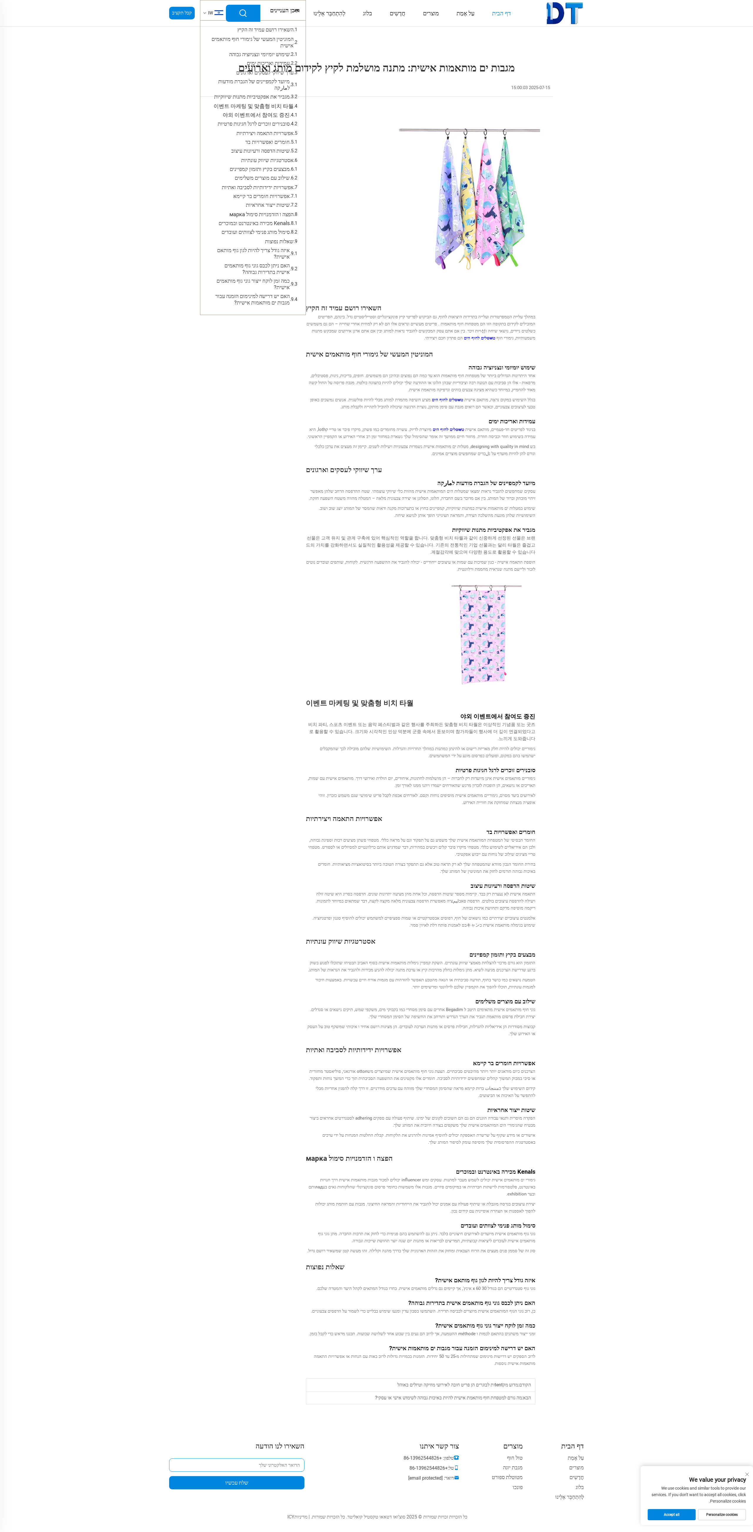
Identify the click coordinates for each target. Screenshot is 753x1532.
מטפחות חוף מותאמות (459, 324)
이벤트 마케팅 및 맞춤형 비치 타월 (254, 106)
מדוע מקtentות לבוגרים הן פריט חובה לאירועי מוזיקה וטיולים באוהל (457, 1385)
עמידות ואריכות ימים (268, 63)
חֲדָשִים (397, 13)
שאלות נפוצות (279, 241)
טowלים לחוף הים (479, 338)
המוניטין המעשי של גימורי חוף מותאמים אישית (252, 42)
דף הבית (501, 13)
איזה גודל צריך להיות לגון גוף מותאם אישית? (253, 253)
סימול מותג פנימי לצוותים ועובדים (255, 232)
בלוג (367, 13)
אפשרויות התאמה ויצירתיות (265, 133)
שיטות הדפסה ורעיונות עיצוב (260, 151)
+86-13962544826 (423, 1458)
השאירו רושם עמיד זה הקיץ (265, 29)
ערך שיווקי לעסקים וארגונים (265, 72)
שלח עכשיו (236, 1483)
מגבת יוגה (513, 1467)
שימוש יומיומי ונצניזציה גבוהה (259, 54)
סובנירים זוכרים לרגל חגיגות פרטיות (254, 124)
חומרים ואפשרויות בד (267, 142)
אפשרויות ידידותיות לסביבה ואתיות (258, 187)
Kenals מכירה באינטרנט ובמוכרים (254, 223)
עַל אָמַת (465, 13)
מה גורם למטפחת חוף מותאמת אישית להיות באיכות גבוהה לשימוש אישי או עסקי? (448, 1398)
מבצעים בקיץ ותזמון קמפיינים (260, 169)
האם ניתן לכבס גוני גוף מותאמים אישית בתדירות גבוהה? (257, 268)
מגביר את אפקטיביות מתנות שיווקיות (252, 97)
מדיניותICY (297, 1517)
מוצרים (431, 13)
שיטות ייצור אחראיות (268, 205)
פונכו (518, 1487)
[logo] (565, 13)
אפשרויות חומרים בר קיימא (261, 196)
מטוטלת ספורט (507, 1477)
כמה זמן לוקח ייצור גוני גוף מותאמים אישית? (253, 284)
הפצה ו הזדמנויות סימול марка (261, 214)
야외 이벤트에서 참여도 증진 (256, 115)
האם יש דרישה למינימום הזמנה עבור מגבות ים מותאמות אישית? (252, 299)
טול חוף (515, 1458)
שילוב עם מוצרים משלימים (262, 178)
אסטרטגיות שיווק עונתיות (267, 160)
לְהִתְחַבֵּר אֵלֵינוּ (329, 13)
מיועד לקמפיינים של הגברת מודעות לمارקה (254, 84)
